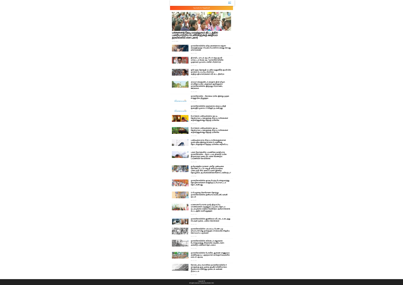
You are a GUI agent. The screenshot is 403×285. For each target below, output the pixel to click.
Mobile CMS (210, 283)
